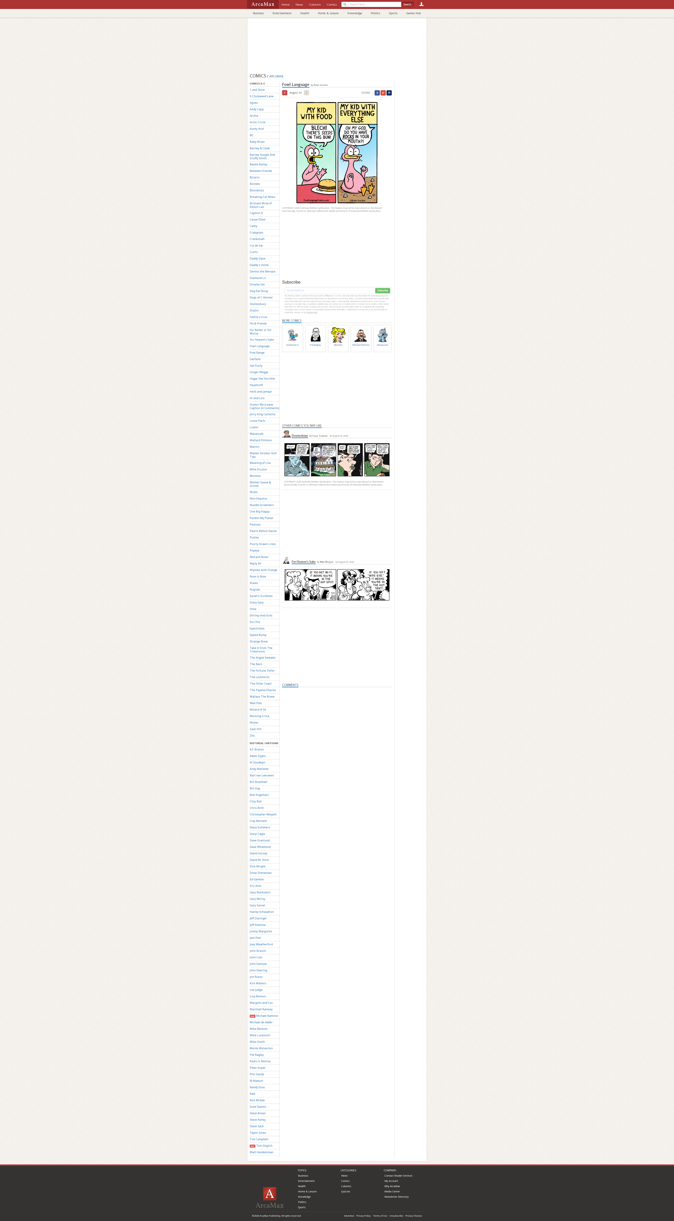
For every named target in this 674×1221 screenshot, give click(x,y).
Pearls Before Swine (263, 531)
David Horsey (258, 853)
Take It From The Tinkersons (261, 649)
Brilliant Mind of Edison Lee (261, 205)
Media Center (392, 1191)
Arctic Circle (257, 122)
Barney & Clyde (260, 148)
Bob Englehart (259, 795)
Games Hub (413, 13)
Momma (255, 476)
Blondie (255, 184)
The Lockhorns (259, 677)
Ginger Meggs (259, 372)
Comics (345, 1181)
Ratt (252, 1094)
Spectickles (257, 628)
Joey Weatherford (261, 944)
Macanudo (256, 434)
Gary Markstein (260, 892)
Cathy (253, 226)
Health (304, 13)
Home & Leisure (328, 13)
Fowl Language (260, 346)
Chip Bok (256, 801)
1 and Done (257, 90)
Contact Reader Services (398, 1175)
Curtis (254, 252)
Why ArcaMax (392, 1186)
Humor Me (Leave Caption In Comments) (264, 406)
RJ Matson (256, 1081)
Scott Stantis (258, 1107)
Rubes (254, 583)
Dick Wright (257, 866)
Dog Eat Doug (259, 291)
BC (251, 135)
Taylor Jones (258, 1133)
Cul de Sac (256, 245)
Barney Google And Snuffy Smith (262, 156)
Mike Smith (257, 1042)
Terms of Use (380, 1215)
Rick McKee (257, 1100)
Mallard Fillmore (261, 440)
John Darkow (258, 964)
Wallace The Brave (262, 696)
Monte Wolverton (261, 1048)
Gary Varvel (257, 905)
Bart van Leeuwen (262, 775)
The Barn (256, 664)
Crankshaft (257, 239)
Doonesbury (258, 304)
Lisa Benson (258, 996)
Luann (254, 427)
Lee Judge (256, 990)
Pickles (254, 537)
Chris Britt (257, 808)
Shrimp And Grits (261, 615)
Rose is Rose (258, 576)
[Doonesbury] (286, 434)
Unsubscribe (396, 1215)
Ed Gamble (257, 879)
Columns (346, 1186)
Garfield (255, 359)
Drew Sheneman (261, 873)
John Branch (258, 951)
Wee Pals (256, 703)
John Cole (256, 957)
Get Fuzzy (256, 365)
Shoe (253, 609)
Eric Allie (255, 886)
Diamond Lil (258, 278)
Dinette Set (257, 284)
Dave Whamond (260, 847)
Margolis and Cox (261, 1003)
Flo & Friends (258, 323)
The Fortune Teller (262, 670)
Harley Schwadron (262, 912)
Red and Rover (259, 557)
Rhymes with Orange (263, 570)
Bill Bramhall (258, 782)
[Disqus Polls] (337, 731)
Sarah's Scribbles (261, 596)
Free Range (257, 353)
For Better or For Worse (261, 331)
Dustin (254, 310)
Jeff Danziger (258, 918)
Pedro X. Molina (260, 1061)
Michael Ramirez (264, 1016)
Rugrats (255, 589)
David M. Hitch (259, 860)
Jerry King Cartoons (262, 414)
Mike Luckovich (260, 1035)
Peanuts (255, 524)
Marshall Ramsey (261, 1009)
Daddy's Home (259, 265)
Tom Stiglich (261, 1146)
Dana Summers (260, 827)
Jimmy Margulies (261, 931)
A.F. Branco (257, 749)
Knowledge (355, 13)
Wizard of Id (258, 709)
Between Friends (261, 171)
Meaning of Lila (260, 463)
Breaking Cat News (262, 197)
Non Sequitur (258, 498)
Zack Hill (255, 729)
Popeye (254, 550)
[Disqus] (337, 825)
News (344, 1175)
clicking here (312, 312)
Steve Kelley (258, 1120)
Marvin (254, 447)
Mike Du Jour (258, 469)
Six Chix (255, 622)
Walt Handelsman (261, 1152)
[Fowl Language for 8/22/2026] (284, 92)
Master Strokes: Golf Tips (263, 455)
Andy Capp (257, 109)
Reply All (255, 563)
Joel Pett (255, 938)
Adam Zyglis (258, 756)
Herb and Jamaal (261, 391)
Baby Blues (257, 142)
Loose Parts (257, 421)
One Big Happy (260, 511)
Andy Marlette (259, 769)
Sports (393, 13)
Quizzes (345, 1191)
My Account (391, 1181)
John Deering (258, 970)
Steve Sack (257, 1126)
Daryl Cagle (257, 834)
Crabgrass (256, 232)
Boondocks (257, 190)
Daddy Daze (257, 258)
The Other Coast (261, 683)
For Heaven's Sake (262, 340)
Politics (375, 13)
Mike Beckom (258, 1029)
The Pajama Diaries (263, 690)
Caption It (256, 213)
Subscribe (382, 290)
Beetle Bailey (258, 164)
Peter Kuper (258, 1068)
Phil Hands (257, 1074)
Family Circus (258, 317)
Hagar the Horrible (262, 378)
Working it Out (259, 716)
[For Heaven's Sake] (286, 560)
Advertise (349, 1215)
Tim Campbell (259, 1139)
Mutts (254, 492)
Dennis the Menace (262, 271)
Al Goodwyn (257, 762)
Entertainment (282, 13)
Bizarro (255, 177)
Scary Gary (257, 602)
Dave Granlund (260, 840)
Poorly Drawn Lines (263, 544)
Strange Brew (259, 641)
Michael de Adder (261, 1022)
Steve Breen (258, 1113)
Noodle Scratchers (262, 505)
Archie (254, 116)
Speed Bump (258, 635)
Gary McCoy (257, 899)
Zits (252, 735)
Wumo (254, 722)
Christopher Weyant (263, 814)
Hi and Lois (257, 398)
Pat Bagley (257, 1055)
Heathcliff (256, 385)
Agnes (254, 103)
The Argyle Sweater (263, 657)
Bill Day (255, 788)
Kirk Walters (258, 983)
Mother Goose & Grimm (260, 484)
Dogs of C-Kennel (261, 297)
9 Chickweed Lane (261, 96)
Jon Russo (256, 977)
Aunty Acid (257, 129)
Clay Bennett (258, 821)
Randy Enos (257, 1087)
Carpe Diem (257, 219)
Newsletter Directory (396, 1196)
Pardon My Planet (261, 518)
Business (258, 13)
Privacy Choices (413, 1215)
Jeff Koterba (257, 925)
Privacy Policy (363, 1215)
